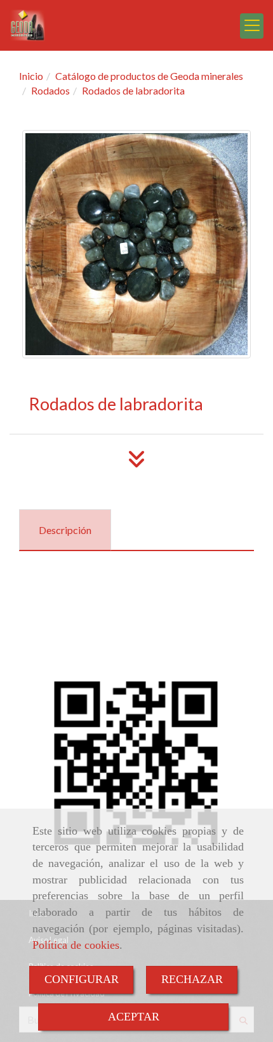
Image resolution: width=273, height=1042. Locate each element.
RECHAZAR (192, 979)
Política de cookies (75, 945)
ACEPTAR (133, 1016)
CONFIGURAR (81, 979)
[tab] (65, 529)
